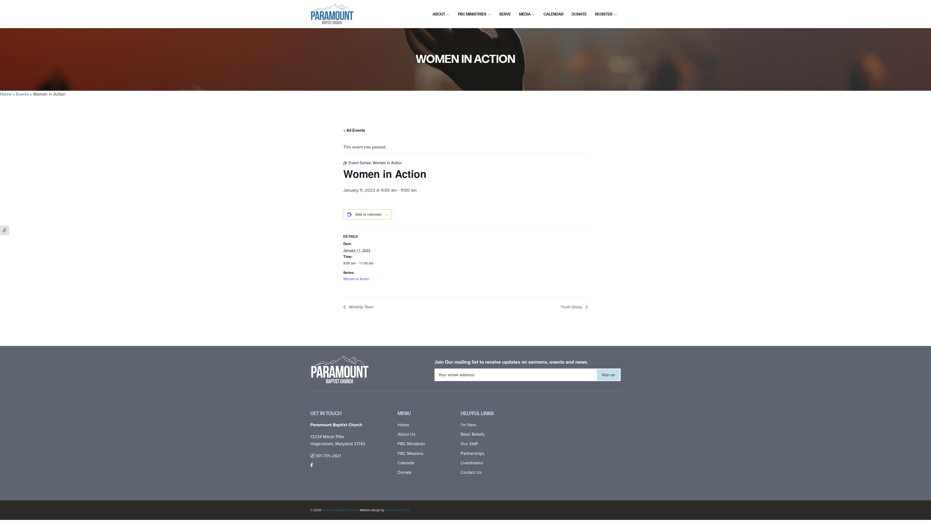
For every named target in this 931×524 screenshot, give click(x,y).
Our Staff (469, 444)
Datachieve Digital (397, 510)
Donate (404, 472)
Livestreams (472, 463)
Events (22, 94)
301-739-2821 (327, 456)
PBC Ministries (411, 444)
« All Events (354, 130)
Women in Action (356, 278)
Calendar (406, 463)
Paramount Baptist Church (340, 510)
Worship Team (361, 307)
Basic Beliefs (472, 434)
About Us (406, 434)
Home (6, 94)
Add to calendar (368, 214)
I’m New (468, 425)
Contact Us (471, 472)
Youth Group (572, 307)
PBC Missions (410, 453)
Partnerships (472, 453)
